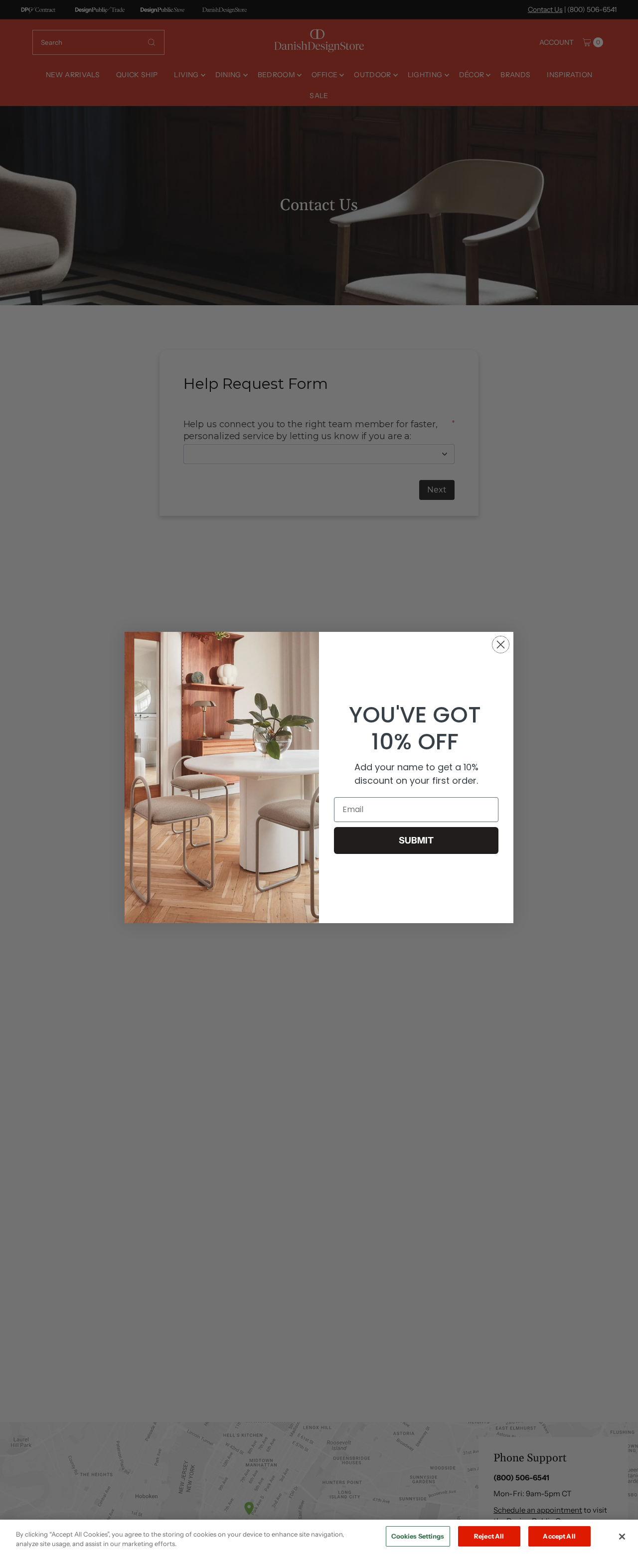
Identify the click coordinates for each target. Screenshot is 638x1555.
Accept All (559, 1536)
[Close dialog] (500, 644)
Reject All (489, 1536)
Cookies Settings (418, 1536)
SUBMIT (416, 840)
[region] (319, 1537)
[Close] (622, 1537)
